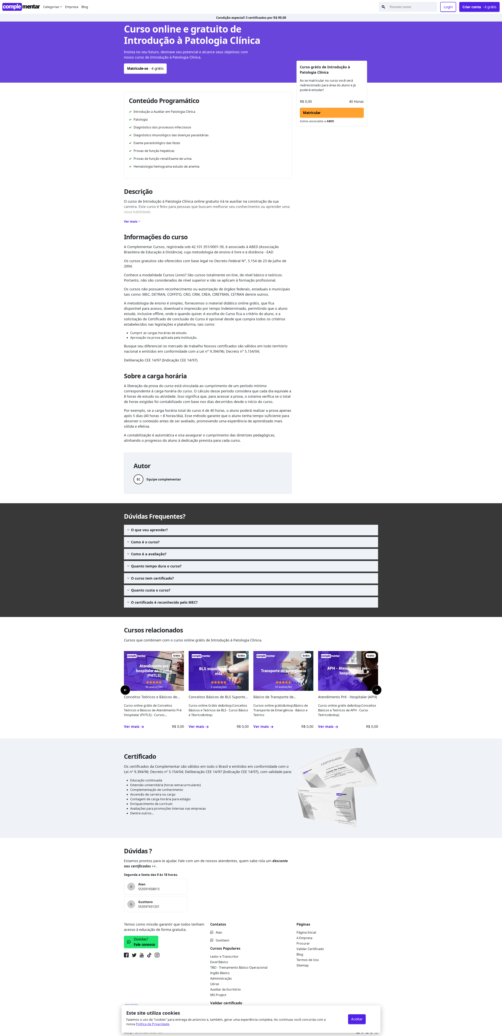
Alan (219, 932)
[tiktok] (149, 956)
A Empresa (304, 938)
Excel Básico (219, 962)
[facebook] (127, 956)
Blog (84, 7)
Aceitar (356, 1019)
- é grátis (479, 7)
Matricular (312, 112)
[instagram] (157, 956)
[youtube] (141, 956)
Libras (214, 984)
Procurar (303, 943)
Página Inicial (306, 932)
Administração (221, 978)
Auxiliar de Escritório (225, 989)
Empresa (71, 7)
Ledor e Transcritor (224, 956)
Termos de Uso (307, 960)
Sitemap (302, 965)
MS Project (218, 995)
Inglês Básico (220, 973)
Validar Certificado (310, 949)
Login (448, 7)
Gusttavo (222, 940)
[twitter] (134, 956)
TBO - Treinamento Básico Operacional (238, 967)
